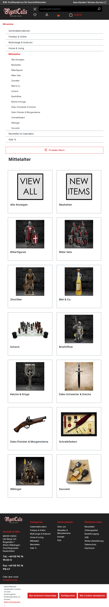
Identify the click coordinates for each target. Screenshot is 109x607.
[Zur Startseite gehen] (18, 12)
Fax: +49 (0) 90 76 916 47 (13, 567)
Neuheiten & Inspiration (21, 133)
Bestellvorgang (92, 534)
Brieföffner (16, 96)
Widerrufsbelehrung (94, 541)
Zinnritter (15, 80)
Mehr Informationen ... (12, 603)
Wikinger (15, 123)
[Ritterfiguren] (30, 234)
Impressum (90, 548)
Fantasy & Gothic (18, 36)
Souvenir (15, 128)
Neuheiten (16, 65)
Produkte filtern (56, 150)
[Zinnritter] (30, 281)
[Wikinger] (30, 471)
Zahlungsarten (91, 530)
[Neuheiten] (79, 187)
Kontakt (60, 537)
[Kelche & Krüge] (30, 376)
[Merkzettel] (35, 15)
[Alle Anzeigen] (30, 187)
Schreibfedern (18, 117)
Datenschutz (90, 544)
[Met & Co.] (79, 281)
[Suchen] (99, 9)
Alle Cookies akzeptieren (92, 595)
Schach (14, 91)
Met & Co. (15, 86)
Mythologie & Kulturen (21, 42)
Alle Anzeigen (17, 59)
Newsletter (90, 526)
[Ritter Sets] (79, 234)
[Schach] (30, 329)
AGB (87, 537)
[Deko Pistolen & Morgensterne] (30, 424)
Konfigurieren (68, 595)
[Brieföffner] (79, 329)
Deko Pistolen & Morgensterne (25, 112)
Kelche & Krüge (18, 102)
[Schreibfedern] (79, 424)
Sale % (12, 139)
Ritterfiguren (17, 70)
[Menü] (35, 9)
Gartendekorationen (19, 30)
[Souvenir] (79, 471)
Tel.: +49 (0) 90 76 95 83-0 (13, 558)
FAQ (59, 540)
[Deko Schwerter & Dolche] (79, 376)
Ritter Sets (16, 75)
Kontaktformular (10, 580)
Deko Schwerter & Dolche (23, 107)
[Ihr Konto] (46, 15)
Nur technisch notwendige (42, 595)
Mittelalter (14, 54)
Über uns (61, 526)
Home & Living (16, 48)
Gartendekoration (38, 526)
